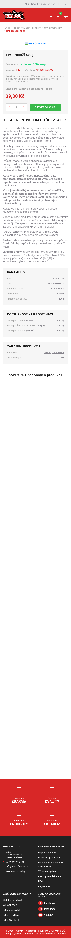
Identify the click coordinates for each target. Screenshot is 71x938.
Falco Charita (9, 920)
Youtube (48, 915)
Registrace (44, 886)
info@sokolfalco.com (17, 866)
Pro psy (16, 28)
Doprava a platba (47, 852)
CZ (65, 4)
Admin (19, 930)
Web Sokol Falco (12, 900)
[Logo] (14, 15)
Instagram (49, 909)
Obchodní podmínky (49, 857)
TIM (18, 70)
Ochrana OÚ (58, 930)
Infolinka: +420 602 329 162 (40, 4)
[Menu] (66, 15)
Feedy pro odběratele (49, 876)
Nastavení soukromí (37, 930)
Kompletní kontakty (15, 871)
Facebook (49, 903)
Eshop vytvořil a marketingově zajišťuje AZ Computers (35, 933)
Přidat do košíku (46, 107)
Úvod (7, 28)
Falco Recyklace (11, 915)
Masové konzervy (32, 28)
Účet (40, 881)
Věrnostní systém (47, 871)
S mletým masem (53, 28)
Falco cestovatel (11, 910)
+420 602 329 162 (15, 862)
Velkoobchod (10, 905)
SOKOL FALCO (44, 70)
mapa (29, 320)
